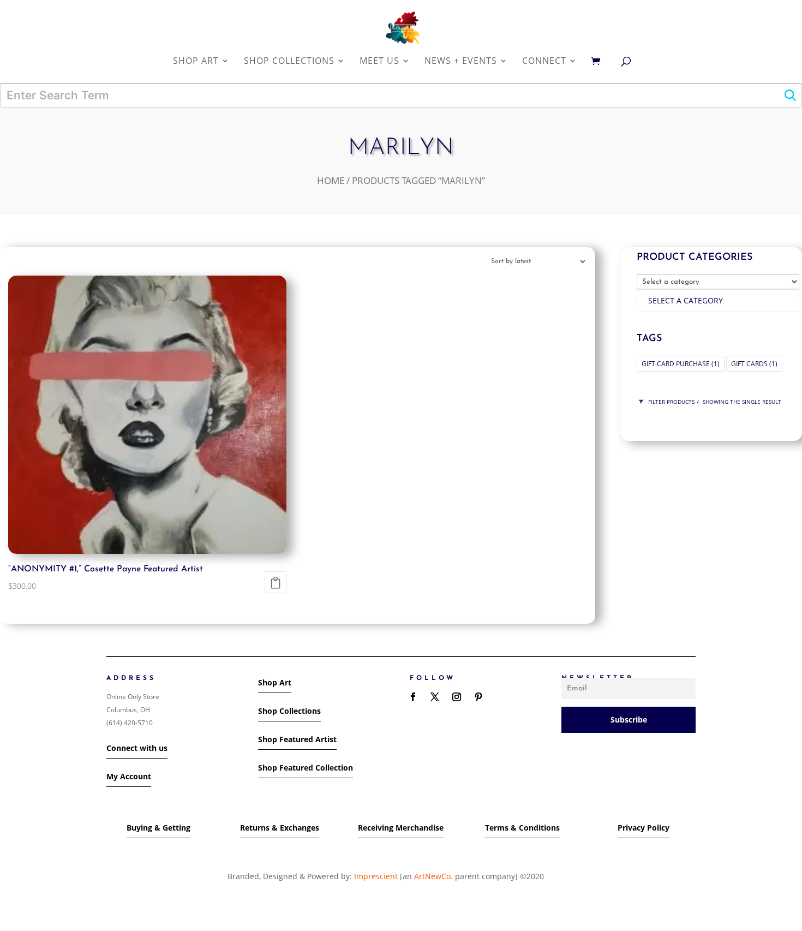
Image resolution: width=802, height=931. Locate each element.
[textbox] (685, 300)
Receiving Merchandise (401, 827)
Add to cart (275, 582)
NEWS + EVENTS (460, 61)
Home (330, 180)
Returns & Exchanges (279, 827)
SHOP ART (196, 61)
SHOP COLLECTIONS (289, 61)
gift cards (754, 363)
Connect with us (136, 748)
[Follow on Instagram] (456, 697)
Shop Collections (289, 711)
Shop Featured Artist (297, 739)
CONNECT (544, 61)
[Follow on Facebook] (413, 697)
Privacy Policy (643, 827)
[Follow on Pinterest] (478, 697)
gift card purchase (681, 363)
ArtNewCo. (433, 876)
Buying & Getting (158, 827)
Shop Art (274, 682)
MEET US (379, 61)
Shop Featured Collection (305, 767)
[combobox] (718, 300)
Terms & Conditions (522, 827)
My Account (128, 776)
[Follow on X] (435, 697)
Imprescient (376, 876)
